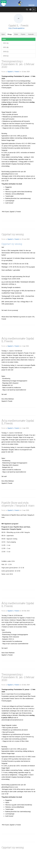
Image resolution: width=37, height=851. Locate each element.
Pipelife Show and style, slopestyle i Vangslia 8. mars (18, 504)
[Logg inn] (30, 9)
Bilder (16, 34)
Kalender (31, 34)
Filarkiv (23, 34)
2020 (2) (5, 51)
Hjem (3, 34)
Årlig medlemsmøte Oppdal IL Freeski (18, 340)
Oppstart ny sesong (13, 234)
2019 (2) (5, 56)
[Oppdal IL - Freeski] (18, 3)
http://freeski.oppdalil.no (16, 28)
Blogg (10, 34)
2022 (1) (5, 43)
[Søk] (27, 9)
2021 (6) (5, 47)
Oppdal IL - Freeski (13, 71)
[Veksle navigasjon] (33, 9)
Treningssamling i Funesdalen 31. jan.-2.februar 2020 (18, 64)
